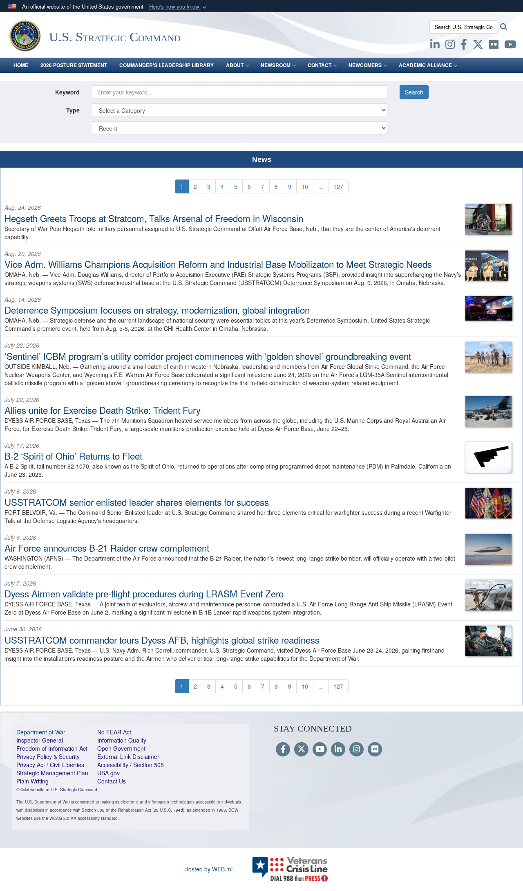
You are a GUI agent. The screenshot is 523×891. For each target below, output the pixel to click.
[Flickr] (375, 749)
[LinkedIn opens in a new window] (435, 46)
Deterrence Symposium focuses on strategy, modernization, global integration (157, 309)
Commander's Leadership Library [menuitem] (166, 65)
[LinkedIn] (338, 749)
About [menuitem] (235, 65)
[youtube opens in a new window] (510, 46)
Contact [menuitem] (319, 65)
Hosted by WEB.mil (209, 869)
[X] (478, 46)
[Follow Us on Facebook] (283, 749)
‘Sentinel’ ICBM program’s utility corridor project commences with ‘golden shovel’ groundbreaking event (207, 355)
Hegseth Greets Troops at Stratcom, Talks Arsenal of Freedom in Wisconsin (153, 217)
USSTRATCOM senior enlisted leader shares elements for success (136, 501)
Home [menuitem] (20, 65)
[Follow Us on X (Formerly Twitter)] (301, 749)
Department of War (40, 732)
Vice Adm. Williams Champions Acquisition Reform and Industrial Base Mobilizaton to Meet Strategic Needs (218, 263)
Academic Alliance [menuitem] (425, 65)
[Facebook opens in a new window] (463, 46)
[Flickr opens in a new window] (493, 46)
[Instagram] (356, 749)
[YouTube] (320, 749)
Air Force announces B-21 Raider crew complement (106, 547)
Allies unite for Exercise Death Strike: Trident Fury (102, 409)
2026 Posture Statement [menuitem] (73, 65)
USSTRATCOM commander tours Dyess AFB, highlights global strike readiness (162, 639)
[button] (178, 6)
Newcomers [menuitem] (365, 65)
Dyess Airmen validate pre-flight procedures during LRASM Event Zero (144, 593)
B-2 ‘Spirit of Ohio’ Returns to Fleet (73, 455)
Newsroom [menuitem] (276, 65)
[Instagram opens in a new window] (450, 46)
